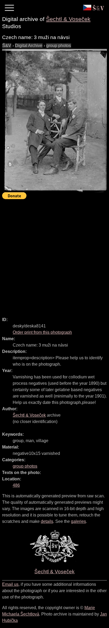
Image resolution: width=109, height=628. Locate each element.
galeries (78, 521)
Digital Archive (28, 45)
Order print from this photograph (42, 332)
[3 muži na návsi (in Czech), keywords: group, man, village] (54, 120)
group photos (58, 45)
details (47, 521)
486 (16, 485)
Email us (10, 584)
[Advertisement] (54, 255)
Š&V (6, 45)
